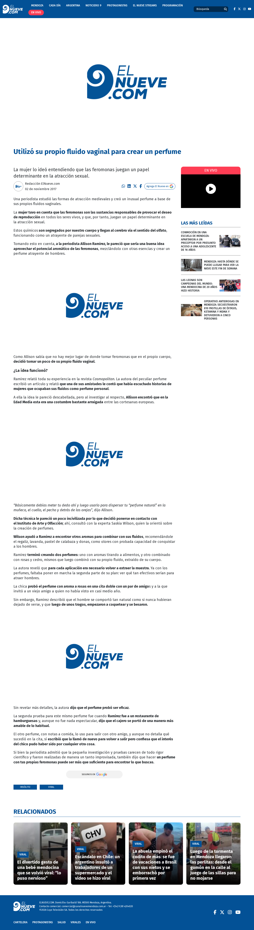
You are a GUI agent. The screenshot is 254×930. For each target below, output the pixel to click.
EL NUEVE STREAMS (145, 5)
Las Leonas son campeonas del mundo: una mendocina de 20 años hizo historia (199, 285)
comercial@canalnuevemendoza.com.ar (84, 906)
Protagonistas (117, 5)
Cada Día (55, 5)
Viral (51, 786)
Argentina (73, 5)
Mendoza (37, 5)
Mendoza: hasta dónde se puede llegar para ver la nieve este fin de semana (221, 265)
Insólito (25, 786)
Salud (62, 922)
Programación (172, 5)
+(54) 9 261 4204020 (123, 906)
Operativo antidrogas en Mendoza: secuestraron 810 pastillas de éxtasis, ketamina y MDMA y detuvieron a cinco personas (221, 310)
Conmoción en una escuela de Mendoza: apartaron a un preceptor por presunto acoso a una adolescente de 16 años (198, 241)
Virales (76, 922)
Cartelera (20, 922)
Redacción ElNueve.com (42, 184)
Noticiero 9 (93, 5)
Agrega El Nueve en (157, 186)
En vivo (36, 12)
